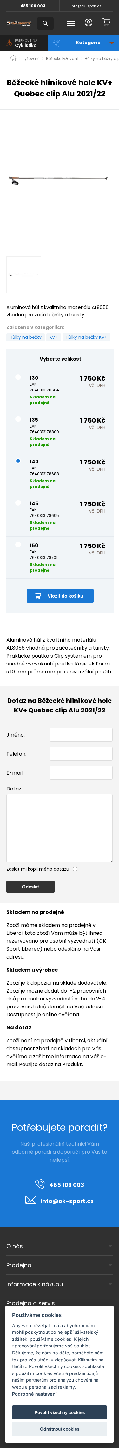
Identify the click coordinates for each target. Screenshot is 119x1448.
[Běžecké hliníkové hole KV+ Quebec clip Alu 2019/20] (60, 181)
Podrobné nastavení (34, 1394)
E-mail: (14, 772)
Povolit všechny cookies (60, 1412)
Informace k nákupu (34, 1284)
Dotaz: (14, 788)
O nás (14, 1246)
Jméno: (15, 734)
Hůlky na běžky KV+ (86, 337)
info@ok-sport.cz (86, 6)
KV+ (54, 337)
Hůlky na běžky (26, 337)
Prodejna (18, 1265)
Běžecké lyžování (62, 58)
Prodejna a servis (30, 1303)
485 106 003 (32, 6)
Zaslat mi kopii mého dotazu (37, 869)
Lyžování (31, 58)
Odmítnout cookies (59, 1429)
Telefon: (16, 753)
